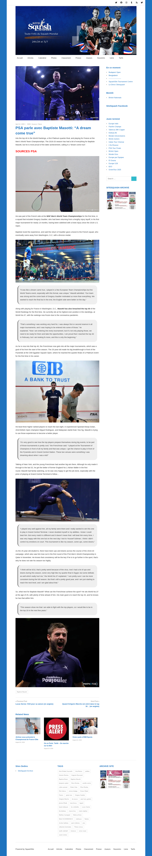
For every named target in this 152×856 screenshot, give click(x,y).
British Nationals (115, 98)
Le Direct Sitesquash (117, 85)
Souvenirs (101, 58)
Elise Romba (84, 787)
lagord (81, 803)
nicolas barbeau (63, 823)
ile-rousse (75, 799)
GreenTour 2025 (115, 170)
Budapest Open (115, 72)
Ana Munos (78, 771)
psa (84, 823)
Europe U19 (113, 163)
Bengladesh (113, 75)
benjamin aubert (63, 783)
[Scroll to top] (148, 852)
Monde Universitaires (117, 136)
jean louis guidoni (86, 799)
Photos (54, 58)
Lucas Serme (86, 807)
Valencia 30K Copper (117, 130)
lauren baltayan (63, 807)
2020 (29, 124)
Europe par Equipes (116, 157)
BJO (110, 167)
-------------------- (115, 78)
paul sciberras (75, 823)
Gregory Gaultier (80, 795)
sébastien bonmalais (65, 827)
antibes (87, 771)
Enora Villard (84, 791)
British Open (113, 151)
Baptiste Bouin (63, 779)
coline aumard (63, 787)
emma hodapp (73, 791)
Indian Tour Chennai (116, 142)
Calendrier (42, 58)
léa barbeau (62, 811)
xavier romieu (63, 835)
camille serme (86, 783)
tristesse (73, 831)
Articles (30, 58)
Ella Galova (62, 791)
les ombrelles (75, 807)
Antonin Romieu (63, 775)
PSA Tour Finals (115, 148)
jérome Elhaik (63, 803)
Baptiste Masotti (22, 692)
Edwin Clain (73, 787)
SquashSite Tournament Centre (121, 82)
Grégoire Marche (64, 799)
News (40, 124)
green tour (69, 795)
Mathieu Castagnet (64, 815)
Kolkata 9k (113, 133)
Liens (112, 58)
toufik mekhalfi (63, 831)
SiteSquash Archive (25, 771)
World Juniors (114, 139)
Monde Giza (113, 154)
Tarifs (121, 58)
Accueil (20, 58)
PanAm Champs (115, 127)
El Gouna (112, 160)
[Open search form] (134, 58)
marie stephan (83, 811)
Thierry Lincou (78, 827)
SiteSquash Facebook (117, 106)
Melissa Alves (77, 815)
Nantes (87, 819)
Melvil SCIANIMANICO (66, 819)
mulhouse (79, 819)
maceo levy (72, 811)
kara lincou (73, 803)
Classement (66, 58)
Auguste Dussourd (77, 775)
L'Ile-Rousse (113, 145)
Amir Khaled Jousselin (65, 771)
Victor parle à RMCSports (82, 737)
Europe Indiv (113, 124)
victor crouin (82, 831)
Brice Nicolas (75, 783)
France (61, 795)
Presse (78, 58)
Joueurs (89, 58)
